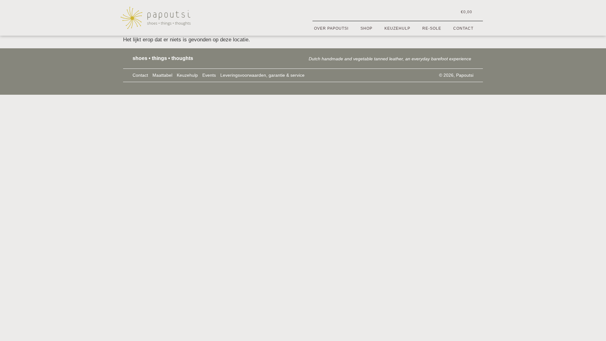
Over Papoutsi (331, 28)
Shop (366, 28)
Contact (463, 28)
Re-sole (431, 28)
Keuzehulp (397, 28)
